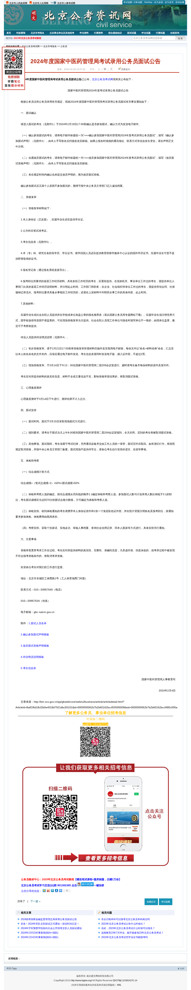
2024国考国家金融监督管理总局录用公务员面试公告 (49, 919)
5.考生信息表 (25, 668)
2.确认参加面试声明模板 (32, 634)
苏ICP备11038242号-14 (125, 980)
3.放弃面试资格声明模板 (32, 645)
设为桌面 (158, 2)
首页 (9, 33)
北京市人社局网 (40, 3)
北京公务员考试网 (31, 46)
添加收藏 (179, 2)
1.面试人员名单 (37, 623)
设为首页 (169, 2)
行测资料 (98, 33)
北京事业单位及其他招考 (62, 33)
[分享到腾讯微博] (52, 890)
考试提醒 (127, 2)
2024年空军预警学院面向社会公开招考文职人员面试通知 (51, 928)
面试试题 (131, 33)
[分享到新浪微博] (48, 890)
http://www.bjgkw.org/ (81, 980)
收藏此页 (151, 901)
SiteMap (148, 2)
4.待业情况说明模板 (29, 656)
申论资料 (84, 33)
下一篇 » (35, 901)
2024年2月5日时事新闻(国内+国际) (39, 932)
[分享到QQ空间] (44, 890)
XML (119, 985)
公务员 (63, 46)
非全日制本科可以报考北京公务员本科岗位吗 (125, 919)
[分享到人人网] (56, 890)
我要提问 (125, 69)
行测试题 (160, 33)
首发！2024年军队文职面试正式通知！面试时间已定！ (50, 923)
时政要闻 (20, 33)
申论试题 (146, 33)
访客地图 (137, 2)
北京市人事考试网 (66, 3)
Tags (14, 968)
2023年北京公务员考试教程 (27, 38)
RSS (9, 968)
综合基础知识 (115, 33)
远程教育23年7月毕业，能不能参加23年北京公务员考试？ (132, 932)
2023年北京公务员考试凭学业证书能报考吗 (124, 937)
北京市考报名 (37, 33)
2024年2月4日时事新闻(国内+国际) (39, 937)
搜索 (180, 38)
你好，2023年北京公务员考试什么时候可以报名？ (128, 928)
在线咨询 (174, 33)
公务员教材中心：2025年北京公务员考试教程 (71, 879)
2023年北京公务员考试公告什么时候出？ (123, 923)
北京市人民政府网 (18, 3)
